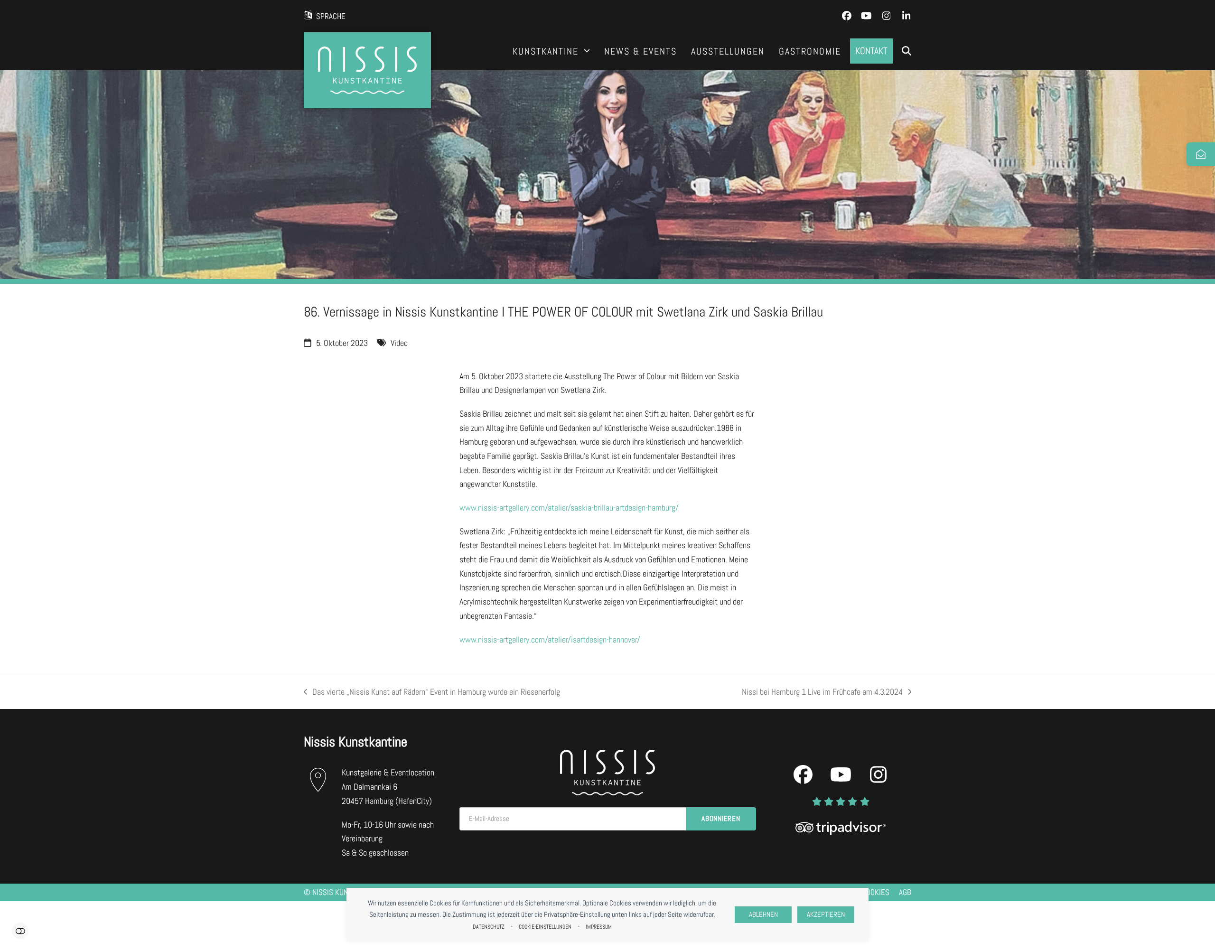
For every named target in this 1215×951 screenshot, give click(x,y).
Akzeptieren (826, 914)
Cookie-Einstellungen (545, 927)
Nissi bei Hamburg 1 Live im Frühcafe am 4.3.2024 (822, 692)
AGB (905, 892)
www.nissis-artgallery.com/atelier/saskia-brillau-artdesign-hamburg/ (569, 507)
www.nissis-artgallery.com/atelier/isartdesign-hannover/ (549, 639)
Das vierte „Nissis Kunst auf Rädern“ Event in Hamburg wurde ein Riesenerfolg (432, 692)
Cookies (875, 892)
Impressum (599, 927)
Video (399, 342)
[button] (906, 51)
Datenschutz (489, 927)
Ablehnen (763, 914)
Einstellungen (20, 931)
